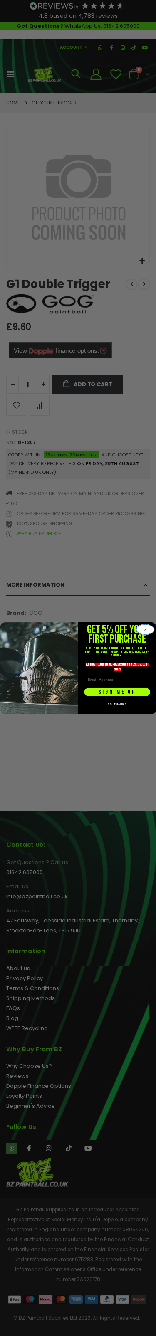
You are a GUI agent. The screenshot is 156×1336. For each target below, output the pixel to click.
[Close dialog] (145, 629)
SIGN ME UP (117, 691)
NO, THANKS (116, 704)
